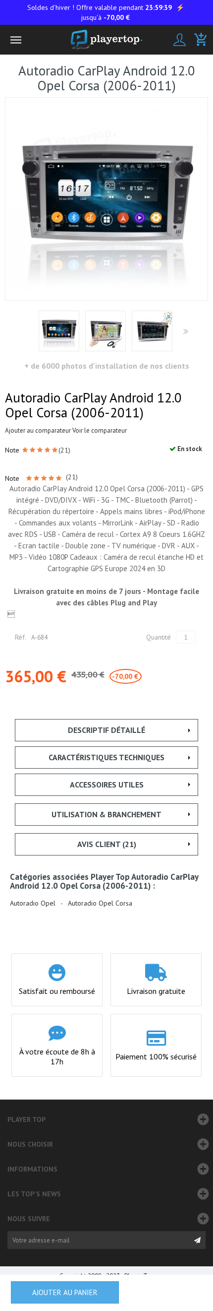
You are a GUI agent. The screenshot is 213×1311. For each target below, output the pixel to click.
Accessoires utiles (107, 784)
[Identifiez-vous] (179, 39)
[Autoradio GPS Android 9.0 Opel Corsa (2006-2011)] (59, 331)
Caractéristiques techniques (106, 757)
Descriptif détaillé (106, 730)
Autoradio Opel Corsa (100, 903)
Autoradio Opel (32, 903)
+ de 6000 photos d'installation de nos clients (106, 366)
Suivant (185, 332)
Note (13, 450)
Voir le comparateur (99, 430)
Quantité (158, 637)
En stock (189, 449)
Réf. (20, 637)
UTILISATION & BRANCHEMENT (106, 814)
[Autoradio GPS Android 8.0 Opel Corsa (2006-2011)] (105, 331)
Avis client (106, 844)
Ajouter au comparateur (38, 430)
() (64, 450)
